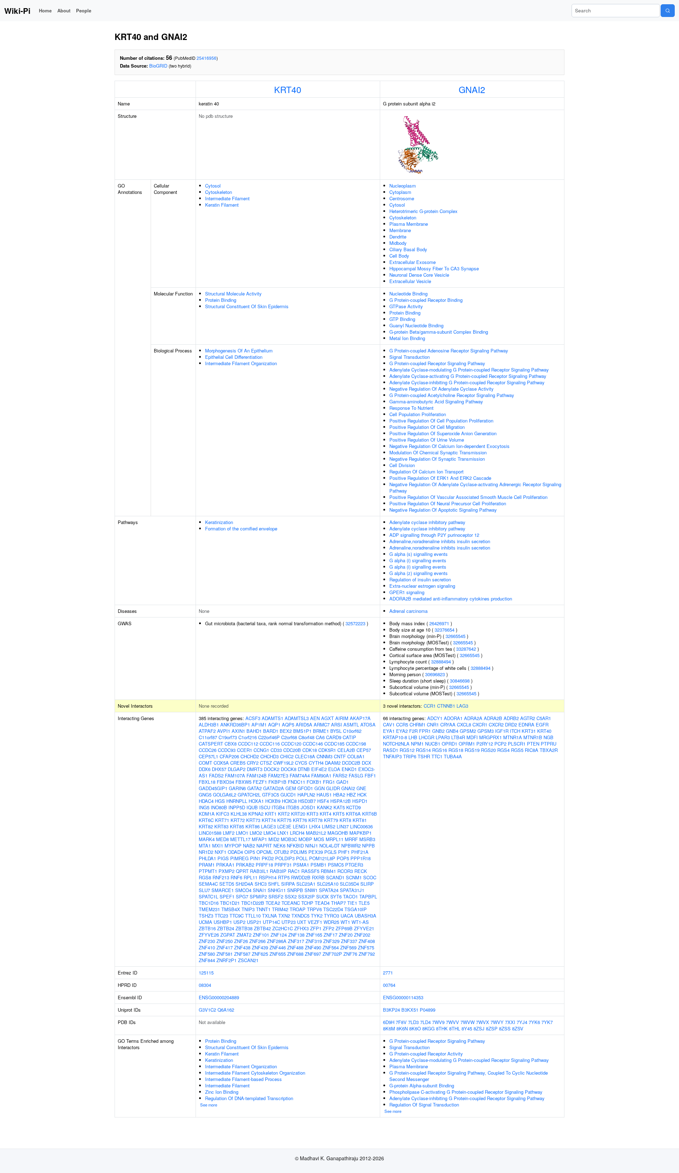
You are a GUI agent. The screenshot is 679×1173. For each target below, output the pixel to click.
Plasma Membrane (408, 223)
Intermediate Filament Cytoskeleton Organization (255, 1072)
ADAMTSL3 (297, 718)
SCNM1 (354, 877)
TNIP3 (248, 909)
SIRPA (288, 883)
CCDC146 (313, 743)
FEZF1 (260, 781)
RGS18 (455, 750)
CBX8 (231, 743)
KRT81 (360, 820)
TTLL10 (253, 915)
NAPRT (264, 845)
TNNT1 (263, 909)
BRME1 (321, 731)
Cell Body (399, 255)
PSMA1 (301, 864)
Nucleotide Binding (408, 293)
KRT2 (284, 813)
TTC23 (221, 915)
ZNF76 (350, 953)
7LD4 (425, 1022)
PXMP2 (226, 871)
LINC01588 (210, 832)
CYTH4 (316, 762)
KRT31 (529, 731)
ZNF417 (224, 947)
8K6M (389, 1028)
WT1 (345, 922)
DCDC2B (351, 762)
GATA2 (254, 788)
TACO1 (350, 896)
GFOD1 (305, 788)
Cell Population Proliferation (417, 414)
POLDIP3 (285, 858)
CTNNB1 (446, 705)
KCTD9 (353, 807)
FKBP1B (277, 781)
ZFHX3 (301, 928)
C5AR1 (543, 718)
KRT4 (325, 813)
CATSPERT (211, 743)
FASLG (356, 775)
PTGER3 (354, 864)
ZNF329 (331, 941)
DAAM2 (333, 762)
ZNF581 (224, 953)
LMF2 (228, 832)
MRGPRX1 (490, 737)
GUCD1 (288, 794)
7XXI (510, 1022)
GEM (290, 788)
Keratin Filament (222, 204)
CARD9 (333, 737)
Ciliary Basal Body (408, 249)
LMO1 (242, 832)
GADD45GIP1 (213, 788)
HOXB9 (272, 801)
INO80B (219, 807)
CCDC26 (207, 750)
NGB (548, 737)
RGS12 (407, 750)
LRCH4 (297, 832)
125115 (206, 972)
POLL (302, 858)
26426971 (439, 623)
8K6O (415, 1028)
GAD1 (342, 781)
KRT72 (238, 820)
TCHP (307, 902)
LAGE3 (268, 826)
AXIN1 (238, 731)
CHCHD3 (269, 756)
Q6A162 (225, 1009)
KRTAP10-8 (395, 737)
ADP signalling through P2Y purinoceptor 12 (434, 534)
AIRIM (341, 718)
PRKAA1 (225, 864)
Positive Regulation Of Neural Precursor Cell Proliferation (447, 503)
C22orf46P (269, 737)
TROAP (298, 909)
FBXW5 (243, 781)
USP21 (254, 922)
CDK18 (309, 750)
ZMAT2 (244, 934)
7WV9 (438, 1022)
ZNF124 (279, 934)
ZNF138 (296, 934)
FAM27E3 (278, 775)
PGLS (330, 852)
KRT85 (237, 826)
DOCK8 (288, 769)
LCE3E (284, 826)
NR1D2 (206, 852)
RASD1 (390, 750)
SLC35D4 (349, 883)
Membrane (400, 230)
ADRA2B (493, 718)
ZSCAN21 (248, 960)
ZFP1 (315, 928)
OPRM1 (467, 743)
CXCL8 (464, 724)
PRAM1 (207, 864)
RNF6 (236, 877)
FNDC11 (296, 781)
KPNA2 (255, 813)
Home (45, 10)
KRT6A (353, 813)
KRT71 (222, 820)
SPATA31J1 (352, 890)
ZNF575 (366, 947)
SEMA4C (208, 883)
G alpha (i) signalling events (417, 560)
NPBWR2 (351, 845)
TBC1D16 (209, 902)
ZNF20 (346, 934)
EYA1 (389, 731)
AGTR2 (527, 718)
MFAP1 (259, 839)
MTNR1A (512, 737)
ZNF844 (207, 960)
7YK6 (534, 1022)
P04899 (427, 1009)
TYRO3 (331, 915)
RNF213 (221, 877)
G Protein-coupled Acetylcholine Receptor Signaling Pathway (451, 395)
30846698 (460, 680)
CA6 (320, 737)
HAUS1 (324, 794)
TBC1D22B (252, 902)
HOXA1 (256, 801)
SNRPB (295, 890)
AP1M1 (259, 724)
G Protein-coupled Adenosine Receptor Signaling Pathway (448, 350)
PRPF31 (283, 864)
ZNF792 (367, 953)
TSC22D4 (333, 909)
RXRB (318, 877)
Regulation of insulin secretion (420, 579)
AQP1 (274, 724)
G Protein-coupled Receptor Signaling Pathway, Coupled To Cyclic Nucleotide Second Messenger (468, 1075)
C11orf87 (208, 737)
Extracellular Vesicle (410, 281)
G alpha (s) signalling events (418, 554)
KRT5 (338, 813)
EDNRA (526, 724)
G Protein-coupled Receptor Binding (426, 300)
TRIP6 (409, 756)
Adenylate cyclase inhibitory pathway (427, 522)
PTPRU (548, 743)
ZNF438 (242, 947)
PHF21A (359, 852)
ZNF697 (313, 953)
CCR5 (402, 724)
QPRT (242, 871)
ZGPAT (227, 934)
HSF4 (323, 801)
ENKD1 (349, 769)
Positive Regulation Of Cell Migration (427, 427)
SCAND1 (335, 877)
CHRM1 (417, 724)
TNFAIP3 (392, 756)
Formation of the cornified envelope (241, 528)
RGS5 (517, 750)
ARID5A (304, 724)
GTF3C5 (270, 794)
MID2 (273, 839)
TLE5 (364, 902)
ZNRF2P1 (226, 960)
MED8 (222, 839)
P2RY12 (484, 743)
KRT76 (300, 820)
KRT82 (206, 826)
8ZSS (505, 1028)
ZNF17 (330, 934)
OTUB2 (281, 852)
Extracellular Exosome (412, 262)
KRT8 (345, 820)
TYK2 (317, 915)
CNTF (340, 756)
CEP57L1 (208, 756)
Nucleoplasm (402, 185)
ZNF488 (295, 947)
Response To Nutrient (411, 407)
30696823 (435, 674)
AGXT (327, 718)
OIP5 (249, 852)
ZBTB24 (225, 928)
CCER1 (244, 750)
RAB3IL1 (259, 871)
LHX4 (314, 826)
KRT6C (206, 820)
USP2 (239, 922)
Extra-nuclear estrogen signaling (422, 585)
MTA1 (205, 845)
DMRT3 (254, 769)
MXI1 (217, 845)
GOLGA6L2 (224, 794)
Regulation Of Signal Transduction (424, 1104)
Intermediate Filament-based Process (243, 1079)
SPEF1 (227, 896)
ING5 (204, 807)
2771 (388, 972)
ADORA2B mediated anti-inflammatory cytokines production (450, 598)
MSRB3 (367, 839)
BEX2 (286, 731)
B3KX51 (409, 1009)
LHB (412, 737)
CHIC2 (287, 756)
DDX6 (204, 769)
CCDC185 (334, 743)
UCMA (205, 922)
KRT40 (287, 89)
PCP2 (500, 743)
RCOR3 (345, 871)
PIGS (223, 858)
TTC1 (436, 756)
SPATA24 (328, 890)
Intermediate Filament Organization (241, 363)
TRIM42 (280, 909)
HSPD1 (359, 801)
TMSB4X (230, 909)
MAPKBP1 (360, 832)
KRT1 (271, 813)
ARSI (336, 724)
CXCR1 (479, 724)
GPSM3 (485, 731)
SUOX (322, 896)
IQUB (252, 807)
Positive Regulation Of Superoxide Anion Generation (443, 433)
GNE (361, 788)
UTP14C (271, 922)
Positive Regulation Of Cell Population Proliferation (441, 420)
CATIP (349, 737)
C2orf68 (289, 737)
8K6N (402, 1028)
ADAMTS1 (272, 718)
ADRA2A (473, 718)
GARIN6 (237, 788)
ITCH (515, 731)
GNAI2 (472, 89)
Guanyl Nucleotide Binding (416, 325)
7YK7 (547, 1022)
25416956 (206, 58)
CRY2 (253, 762)
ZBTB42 (262, 928)
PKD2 (268, 858)
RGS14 (423, 750)
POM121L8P (322, 858)
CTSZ (266, 762)
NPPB (368, 845)
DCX (366, 762)
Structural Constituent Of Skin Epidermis (247, 306)
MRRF (351, 839)
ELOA (334, 769)
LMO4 (269, 832)
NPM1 (417, 743)
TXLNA (269, 915)
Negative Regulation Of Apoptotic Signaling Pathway (443, 509)
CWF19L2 (283, 762)
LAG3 (462, 705)
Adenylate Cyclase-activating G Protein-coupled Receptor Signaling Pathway (467, 376)
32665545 (455, 636)
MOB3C (289, 839)
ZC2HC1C (282, 928)
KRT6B (369, 813)
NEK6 (279, 845)
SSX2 (291, 896)
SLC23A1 (305, 883)
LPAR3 (443, 737)
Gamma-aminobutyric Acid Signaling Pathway (436, 401)
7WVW (467, 1022)
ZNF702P (332, 953)
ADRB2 (511, 718)
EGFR (542, 724)
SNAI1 (259, 890)
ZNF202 (362, 934)
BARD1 (270, 731)
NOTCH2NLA (396, 743)
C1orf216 (247, 737)
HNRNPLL (236, 801)
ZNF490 (313, 947)
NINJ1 (311, 845)
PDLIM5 (298, 852)
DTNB (304, 769)
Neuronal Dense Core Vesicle (419, 274)
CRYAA (447, 724)
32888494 (441, 661)
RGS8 (205, 877)
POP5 (343, 858)
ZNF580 (207, 953)
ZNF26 (241, 941)
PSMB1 (318, 864)
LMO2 (256, 832)
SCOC (369, 877)
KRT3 (312, 813)
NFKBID (295, 845)
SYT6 (336, 896)
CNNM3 (324, 756)
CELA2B (346, 750)
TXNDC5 (300, 915)
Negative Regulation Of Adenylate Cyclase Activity (441, 388)
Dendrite (397, 236)
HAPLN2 (306, 794)
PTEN (533, 743)
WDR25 (331, 922)
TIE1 (352, 902)
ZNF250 (224, 941)
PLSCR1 (517, 743)
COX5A (221, 762)
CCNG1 (261, 750)
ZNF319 (314, 941)
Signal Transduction (409, 356)
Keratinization (219, 522)
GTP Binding (402, 319)
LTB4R (458, 737)
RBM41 (328, 871)
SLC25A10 (327, 883)
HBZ (351, 794)
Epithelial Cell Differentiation (233, 356)
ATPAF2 (207, 731)
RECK (360, 871)
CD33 (276, 750)
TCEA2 (273, 902)
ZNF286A (276, 941)
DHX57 (219, 769)
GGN (319, 788)
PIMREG (239, 858)
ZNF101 (261, 934)
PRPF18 (264, 864)
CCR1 (430, 705)
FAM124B (256, 775)
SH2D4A (244, 883)
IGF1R (502, 731)
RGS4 (503, 750)
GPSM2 (468, 731)
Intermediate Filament (227, 198)
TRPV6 (314, 909)
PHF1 (344, 852)
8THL (454, 1028)
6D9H (388, 1022)
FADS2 (216, 775)
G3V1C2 (207, 1009)
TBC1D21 (230, 902)
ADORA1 (453, 718)
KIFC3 (222, 813)
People (83, 10)
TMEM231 (209, 909)
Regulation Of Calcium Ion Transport (426, 471)
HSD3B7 (307, 801)
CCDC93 (227, 750)
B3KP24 (391, 1009)
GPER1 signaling (406, 592)
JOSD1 (308, 807)
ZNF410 (207, 947)
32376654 (444, 629)
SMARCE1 (222, 890)
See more (208, 1105)
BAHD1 (254, 731)
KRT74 (269, 820)
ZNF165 (314, 934)
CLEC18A (305, 756)
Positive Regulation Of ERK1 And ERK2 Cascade (440, 478)
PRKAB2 (245, 864)
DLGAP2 (236, 769)
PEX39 (315, 852)
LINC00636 (361, 826)
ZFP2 (328, 928)
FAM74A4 (300, 775)
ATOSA (368, 724)
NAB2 (249, 845)
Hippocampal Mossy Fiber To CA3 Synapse (434, 268)
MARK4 (207, 839)
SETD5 (226, 883)
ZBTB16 (207, 928)
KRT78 (315, 820)
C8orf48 (306, 737)
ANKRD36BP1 (235, 724)
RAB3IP (278, 871)
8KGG (428, 1028)
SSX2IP (306, 896)
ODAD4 (235, 852)
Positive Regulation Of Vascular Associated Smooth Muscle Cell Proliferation (468, 497)
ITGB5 (292, 807)
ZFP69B (344, 928)
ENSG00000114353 (403, 997)
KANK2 (324, 807)
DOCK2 (271, 769)
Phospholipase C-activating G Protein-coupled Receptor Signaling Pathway (465, 1091)
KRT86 (252, 826)
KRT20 (298, 813)
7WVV (452, 1022)
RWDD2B (301, 877)
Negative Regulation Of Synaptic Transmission (437, 458)
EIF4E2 (319, 769)
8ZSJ (479, 1028)
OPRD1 (449, 743)
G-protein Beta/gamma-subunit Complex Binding (438, 331)
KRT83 (221, 826)
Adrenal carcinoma (408, 611)
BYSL (336, 731)
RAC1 (294, 871)
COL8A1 (356, 756)
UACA (347, 915)
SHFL (274, 883)
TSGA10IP (355, 909)
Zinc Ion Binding (221, 1091)
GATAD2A (273, 788)
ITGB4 (278, 807)
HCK (362, 794)
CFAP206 (229, 756)
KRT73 (253, 820)
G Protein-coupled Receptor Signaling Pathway (437, 363)
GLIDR (333, 788)
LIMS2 (328, 826)
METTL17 (240, 839)
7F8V (401, 1022)
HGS (220, 801)
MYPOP (233, 845)
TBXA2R (549, 750)
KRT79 (331, 820)
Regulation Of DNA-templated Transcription (249, 1098)
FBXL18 (207, 781)
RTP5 (284, 877)
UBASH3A (365, 915)
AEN (315, 718)
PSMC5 (336, 864)
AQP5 (288, 724)
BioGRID (158, 65)
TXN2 (284, 915)
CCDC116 (270, 743)
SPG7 (242, 896)
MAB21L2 (316, 832)
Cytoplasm (400, 192)
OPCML (264, 852)
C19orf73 (228, 737)
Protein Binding (220, 300)
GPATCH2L (249, 794)
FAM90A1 (321, 775)
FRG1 (329, 781)
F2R (413, 731)
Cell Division (402, 465)
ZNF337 (349, 941)
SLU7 (204, 890)
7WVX (482, 1022)
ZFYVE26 (209, 934)
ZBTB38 (244, 928)
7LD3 (413, 1022)
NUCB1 (432, 743)
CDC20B (292, 750)
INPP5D (236, 807)
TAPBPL (368, 896)
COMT (205, 762)
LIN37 (343, 826)
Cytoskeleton (218, 192)
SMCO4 (243, 890)
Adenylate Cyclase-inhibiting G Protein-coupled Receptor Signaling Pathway (467, 382)
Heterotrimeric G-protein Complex (423, 211)
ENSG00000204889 (219, 997)
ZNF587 (242, 953)
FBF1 (370, 775)
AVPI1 (223, 731)
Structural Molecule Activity (233, 293)
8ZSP (492, 1028)
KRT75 (284, 820)
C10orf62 (352, 731)
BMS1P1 (302, 731)
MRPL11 (334, 839)
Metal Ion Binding (407, 338)
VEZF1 (315, 922)
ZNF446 (277, 947)
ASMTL (351, 724)
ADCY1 (434, 718)
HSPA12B (340, 801)
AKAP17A (360, 718)
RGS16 (439, 750)
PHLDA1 (207, 858)
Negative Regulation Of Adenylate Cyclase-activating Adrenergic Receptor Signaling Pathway (475, 487)
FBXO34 (225, 781)
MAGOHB (337, 832)
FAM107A (235, 775)
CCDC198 (356, 743)
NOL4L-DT (329, 845)
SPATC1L (208, 896)
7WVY (497, 1022)
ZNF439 (260, 947)
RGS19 (472, 750)
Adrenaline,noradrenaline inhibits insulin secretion (439, 541)
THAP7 (338, 902)
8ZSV (517, 1028)
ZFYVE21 (364, 928)
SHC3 (261, 883)
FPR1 (425, 731)
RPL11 (250, 877)
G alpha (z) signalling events (418, 573)
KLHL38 (239, 813)
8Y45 (467, 1028)
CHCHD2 (249, 756)
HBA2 (339, 794)
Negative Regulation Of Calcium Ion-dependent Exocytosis (449, 446)
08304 (205, 985)
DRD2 (511, 724)
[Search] (668, 10)
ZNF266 (257, 941)
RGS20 (488, 750)
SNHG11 (277, 890)
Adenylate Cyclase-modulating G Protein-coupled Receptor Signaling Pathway (469, 369)
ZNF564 (331, 947)
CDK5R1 (327, 750)
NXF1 (220, 852)
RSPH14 (268, 877)
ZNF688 (295, 953)
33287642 (466, 648)
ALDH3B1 (209, 724)
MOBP (305, 839)
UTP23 (289, 922)
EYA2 (402, 731)
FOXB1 (314, 781)
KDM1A (207, 813)
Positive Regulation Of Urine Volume (426, 439)
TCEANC (291, 902)
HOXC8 (289, 801)
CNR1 (433, 724)
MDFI (472, 737)
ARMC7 (322, 724)
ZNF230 (207, 941)
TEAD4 (322, 902)
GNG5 (205, 794)
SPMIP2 (258, 896)
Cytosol (213, 185)
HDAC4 (206, 801)
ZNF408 (367, 941)
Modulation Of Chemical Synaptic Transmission (438, 452)
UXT (301, 922)
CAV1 (389, 724)
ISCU (264, 807)
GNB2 (438, 731)
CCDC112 (248, 743)
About (63, 10)
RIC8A (531, 750)
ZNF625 (260, 953)
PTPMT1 (208, 871)
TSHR (424, 756)
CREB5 (237, 762)
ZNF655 (277, 953)
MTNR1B (532, 737)
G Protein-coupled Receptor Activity (426, 1053)
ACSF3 (252, 718)
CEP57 (363, 750)
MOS (319, 839)
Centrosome (401, 198)
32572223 (355, 623)
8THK (442, 1028)
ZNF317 (296, 941)
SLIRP (367, 883)
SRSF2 (275, 896)
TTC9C (237, 915)
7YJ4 (522, 1022)
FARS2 (340, 775)
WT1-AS (360, 922)
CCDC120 (291, 743)
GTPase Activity (406, 306)
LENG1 (300, 826)
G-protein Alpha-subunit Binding (421, 1085)
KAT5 (339, 807)
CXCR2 (496, 724)
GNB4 (452, 731)
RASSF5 (310, 871)
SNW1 (311, 890)
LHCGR (426, 737)
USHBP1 (223, 922)
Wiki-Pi (17, 11)
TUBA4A (453, 756)
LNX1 (283, 832)
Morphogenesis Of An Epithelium (239, 350)
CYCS (301, 762)
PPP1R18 (360, 858)
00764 (389, 985)
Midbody (398, 243)
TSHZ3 (206, 915)
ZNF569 (348, 947)
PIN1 (255, 858)
